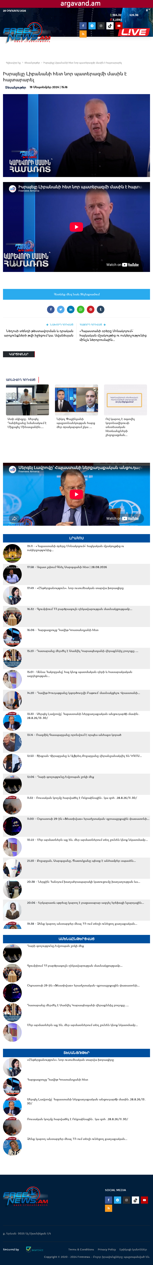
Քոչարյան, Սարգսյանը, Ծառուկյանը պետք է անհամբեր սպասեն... (81, 861)
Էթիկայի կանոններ (133, 1249)
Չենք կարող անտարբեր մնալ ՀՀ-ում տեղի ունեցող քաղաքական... (82, 924)
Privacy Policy (107, 1249)
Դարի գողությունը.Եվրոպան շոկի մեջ (60, 777)
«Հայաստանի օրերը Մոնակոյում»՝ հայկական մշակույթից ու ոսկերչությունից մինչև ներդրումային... (113, 335)
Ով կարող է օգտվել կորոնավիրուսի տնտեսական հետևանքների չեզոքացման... (120, 427)
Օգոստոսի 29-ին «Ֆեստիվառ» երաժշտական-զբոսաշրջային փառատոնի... (88, 819)
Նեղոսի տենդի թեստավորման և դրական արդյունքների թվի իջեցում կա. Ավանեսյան (38, 333)
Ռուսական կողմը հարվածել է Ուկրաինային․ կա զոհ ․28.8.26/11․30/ (82, 798)
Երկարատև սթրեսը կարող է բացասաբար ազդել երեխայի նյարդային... (85, 903)
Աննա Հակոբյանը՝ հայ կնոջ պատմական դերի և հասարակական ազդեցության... (79, 674)
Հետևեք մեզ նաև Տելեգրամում (77, 294)
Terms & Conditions (81, 1249)
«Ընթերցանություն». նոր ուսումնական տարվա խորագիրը (75, 588)
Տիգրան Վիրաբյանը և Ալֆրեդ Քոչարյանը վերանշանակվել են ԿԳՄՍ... (84, 756)
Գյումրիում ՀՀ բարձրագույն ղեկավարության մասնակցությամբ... (79, 609)
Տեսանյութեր (32, 62)
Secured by (11, 1249)
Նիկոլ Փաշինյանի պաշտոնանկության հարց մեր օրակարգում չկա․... (76, 423)
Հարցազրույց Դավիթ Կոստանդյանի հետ (62, 630)
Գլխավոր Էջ (13, 62)
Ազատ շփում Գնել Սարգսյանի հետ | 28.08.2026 (67, 567)
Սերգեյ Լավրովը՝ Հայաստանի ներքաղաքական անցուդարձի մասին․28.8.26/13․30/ (83, 716)
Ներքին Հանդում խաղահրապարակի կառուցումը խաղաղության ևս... (83, 882)
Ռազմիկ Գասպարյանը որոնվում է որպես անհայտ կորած (74, 735)
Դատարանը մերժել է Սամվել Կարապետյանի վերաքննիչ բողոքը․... (82, 651)
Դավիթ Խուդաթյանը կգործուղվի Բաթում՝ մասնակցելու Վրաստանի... (83, 693)
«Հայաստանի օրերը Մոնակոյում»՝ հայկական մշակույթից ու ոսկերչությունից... (75, 548)
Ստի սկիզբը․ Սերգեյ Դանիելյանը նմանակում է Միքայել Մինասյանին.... (27, 423)
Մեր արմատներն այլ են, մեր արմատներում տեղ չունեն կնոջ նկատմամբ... (87, 840)
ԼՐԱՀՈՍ (76, 538)
